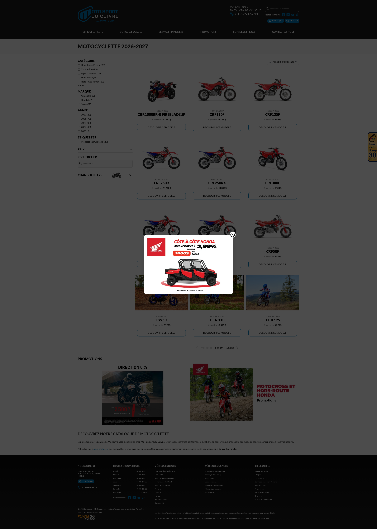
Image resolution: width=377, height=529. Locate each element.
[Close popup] (233, 235)
